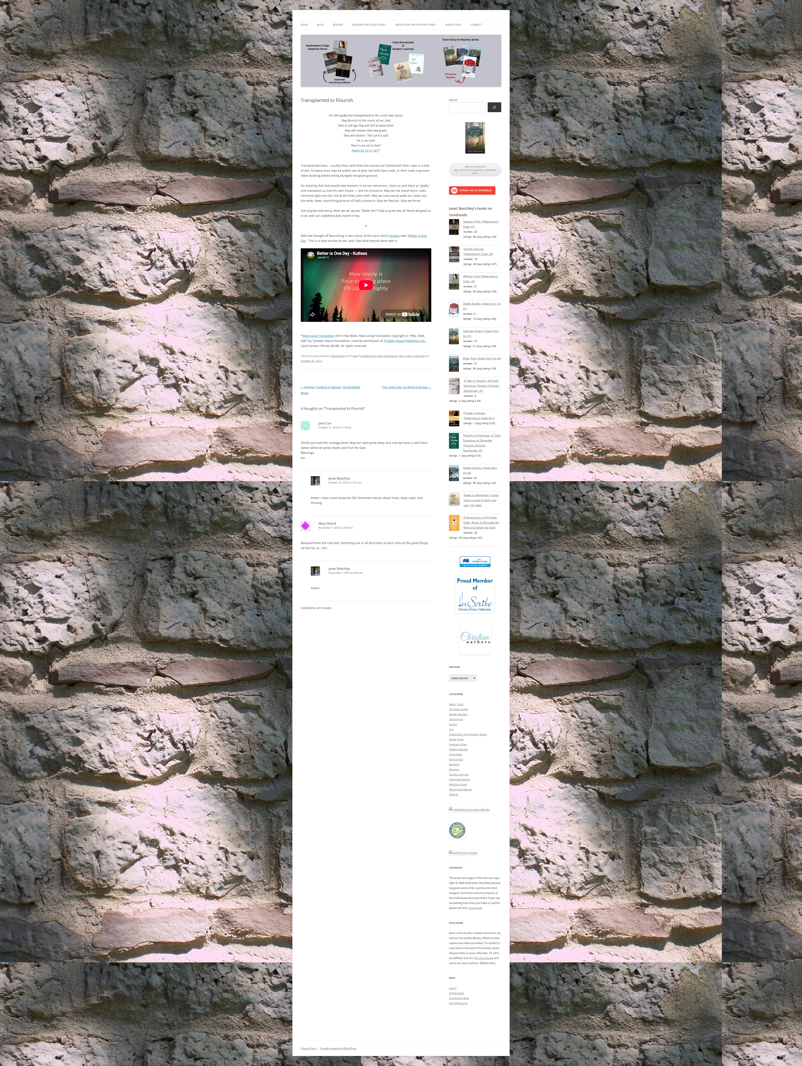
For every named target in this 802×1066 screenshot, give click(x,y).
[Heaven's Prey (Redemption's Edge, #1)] (456, 227)
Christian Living (458, 709)
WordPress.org (458, 1003)
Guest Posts (456, 739)
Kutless (395, 236)
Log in (453, 988)
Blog (320, 25)
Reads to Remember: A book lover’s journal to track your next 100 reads (481, 500)
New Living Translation (318, 336)
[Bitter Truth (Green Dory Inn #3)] (456, 364)
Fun (451, 729)
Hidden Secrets (458, 749)
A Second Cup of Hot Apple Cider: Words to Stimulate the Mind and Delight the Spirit (481, 522)
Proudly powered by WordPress (338, 1048)
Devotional (338, 356)
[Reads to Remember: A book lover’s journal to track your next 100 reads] (456, 500)
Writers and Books (460, 789)
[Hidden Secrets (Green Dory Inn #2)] (456, 473)
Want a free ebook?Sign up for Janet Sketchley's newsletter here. (475, 170)
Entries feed (456, 993)
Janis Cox (325, 423)
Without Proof (458, 784)
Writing (453, 794)
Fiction (453, 724)
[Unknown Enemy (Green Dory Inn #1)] (456, 337)
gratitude (419, 356)
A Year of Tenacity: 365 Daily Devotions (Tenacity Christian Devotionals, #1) (481, 386)
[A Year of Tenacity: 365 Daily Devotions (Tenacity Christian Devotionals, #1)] (456, 386)
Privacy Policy (308, 1048)
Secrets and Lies (459, 774)
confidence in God (371, 356)
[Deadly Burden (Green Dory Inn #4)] (456, 309)
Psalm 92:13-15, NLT (365, 150)
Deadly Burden (458, 714)
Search (453, 100)
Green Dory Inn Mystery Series (415, 25)
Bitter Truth (456, 704)
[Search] (494, 107)
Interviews (455, 754)
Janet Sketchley (339, 478)
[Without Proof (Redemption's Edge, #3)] (456, 282)
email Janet (475, 908)
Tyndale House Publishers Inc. (405, 341)
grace (408, 356)
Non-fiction (453, 25)
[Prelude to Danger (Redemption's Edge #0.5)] (456, 419)
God (401, 356)
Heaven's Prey (458, 744)
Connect (476, 25)
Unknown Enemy (459, 779)
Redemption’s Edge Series (369, 25)
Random (454, 764)
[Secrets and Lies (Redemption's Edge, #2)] (456, 255)
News (304, 25)
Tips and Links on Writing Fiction (406, 387)
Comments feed (459, 998)
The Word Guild (483, 958)
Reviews (338, 25)
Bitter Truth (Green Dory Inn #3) (482, 358)
